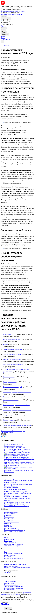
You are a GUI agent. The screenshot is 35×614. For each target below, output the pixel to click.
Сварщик (5, 397)
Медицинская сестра (9, 334)
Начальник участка (8, 377)
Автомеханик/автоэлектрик (11, 339)
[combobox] (8, 608)
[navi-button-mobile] (2, 41)
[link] (4, 32)
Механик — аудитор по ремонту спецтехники (17, 392)
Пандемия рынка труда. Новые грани (15, 455)
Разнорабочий (7, 415)
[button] (3, 36)
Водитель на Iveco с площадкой (12, 387)
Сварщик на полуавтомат (10, 400)
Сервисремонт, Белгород (21, 506)
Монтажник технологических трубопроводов (17, 425)
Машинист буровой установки (12, 359)
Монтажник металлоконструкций (13, 364)
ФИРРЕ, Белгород (21, 496)
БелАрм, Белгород (21, 489)
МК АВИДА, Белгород (23, 498)
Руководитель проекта (9, 382)
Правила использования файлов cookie (12, 14)
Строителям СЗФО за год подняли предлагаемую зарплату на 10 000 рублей (17, 451)
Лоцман (5, 344)
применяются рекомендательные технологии (16, 593)
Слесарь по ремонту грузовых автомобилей (16, 405)
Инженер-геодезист (9, 420)
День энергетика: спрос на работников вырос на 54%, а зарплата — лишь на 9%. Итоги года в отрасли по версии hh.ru (19, 463)
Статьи (6, 45)
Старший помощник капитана (12, 354)
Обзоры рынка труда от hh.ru (13, 446)
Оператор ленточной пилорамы (12, 349)
